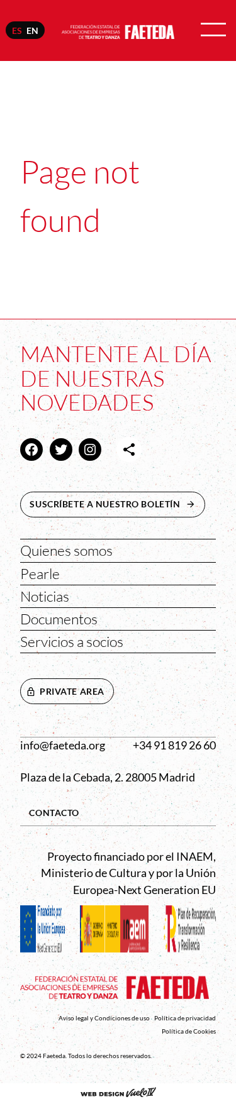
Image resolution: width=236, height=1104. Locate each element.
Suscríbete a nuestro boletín (117, 504)
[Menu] (213, 30)
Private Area (72, 691)
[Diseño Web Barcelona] (118, 1093)
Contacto (54, 812)
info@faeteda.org (62, 745)
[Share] (129, 449)
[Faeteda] (118, 30)
